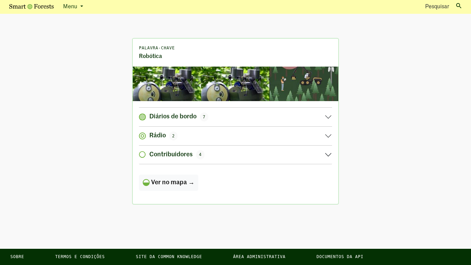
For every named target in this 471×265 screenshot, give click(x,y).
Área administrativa (259, 256)
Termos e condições (80, 256)
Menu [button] (71, 7)
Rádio (162, 135)
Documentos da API (340, 256)
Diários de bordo (177, 117)
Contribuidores (175, 154)
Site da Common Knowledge (169, 256)
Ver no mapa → (172, 182)
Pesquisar (437, 7)
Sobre (17, 256)
